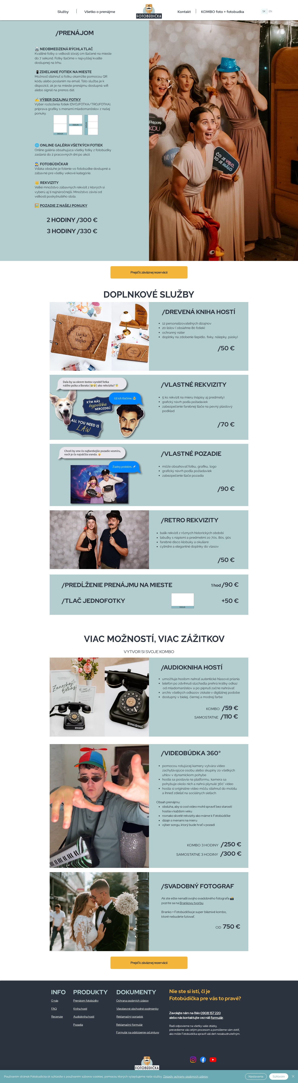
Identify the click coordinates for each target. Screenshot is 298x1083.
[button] (63, 11)
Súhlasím (279, 1076)
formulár (217, 1018)
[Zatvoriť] (293, 1076)
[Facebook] (203, 1060)
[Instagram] (193, 1060)
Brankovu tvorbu (191, 903)
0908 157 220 (210, 1013)
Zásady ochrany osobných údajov (185, 1076)
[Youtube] (213, 1060)
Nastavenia (256, 1076)
